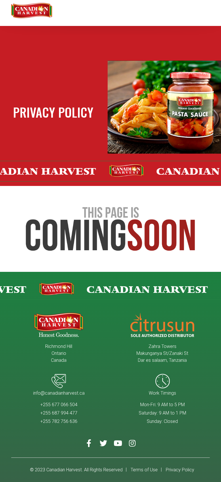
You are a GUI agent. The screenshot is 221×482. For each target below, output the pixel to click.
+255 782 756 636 (58, 421)
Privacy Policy (180, 469)
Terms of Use (144, 469)
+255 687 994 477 (58, 413)
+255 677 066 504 (58, 404)
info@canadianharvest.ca (59, 393)
